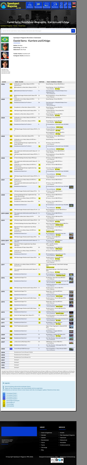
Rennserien (30, 7)
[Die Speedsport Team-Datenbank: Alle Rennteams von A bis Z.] (61, 4)
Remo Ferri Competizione (52, 223)
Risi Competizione (50, 95)
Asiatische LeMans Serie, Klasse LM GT (23, 216)
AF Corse (48, 142)
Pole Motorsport (50, 90)
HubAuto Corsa (50, 226)
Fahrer (15, 26)
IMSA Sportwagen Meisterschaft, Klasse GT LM (25, 209)
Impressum (63, 437)
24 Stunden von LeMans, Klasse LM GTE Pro (24, 198)
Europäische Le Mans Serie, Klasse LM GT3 (25, 87)
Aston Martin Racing (51, 264)
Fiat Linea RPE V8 (57, 291)
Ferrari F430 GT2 (57, 341)
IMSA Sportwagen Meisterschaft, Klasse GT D (25, 191)
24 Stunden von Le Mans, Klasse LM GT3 (24, 84)
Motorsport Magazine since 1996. (11, 432)
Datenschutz (63, 440)
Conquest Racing (50, 110)
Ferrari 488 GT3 (64, 223)
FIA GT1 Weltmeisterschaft (20, 326)
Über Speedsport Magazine (67, 435)
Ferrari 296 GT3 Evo (59, 84)
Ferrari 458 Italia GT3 (57, 216)
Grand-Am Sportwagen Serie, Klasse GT (24, 315)
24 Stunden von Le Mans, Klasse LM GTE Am (25, 117)
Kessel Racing (49, 84)
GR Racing (48, 117)
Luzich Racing (49, 247)
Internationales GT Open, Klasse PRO (23, 247)
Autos (65, 7)
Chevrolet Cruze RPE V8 (59, 277)
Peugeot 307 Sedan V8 (59, 334)
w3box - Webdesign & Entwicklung (64, 457)
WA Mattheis (49, 322)
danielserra (27, 55)
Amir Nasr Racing (50, 338)
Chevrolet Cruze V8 (60, 233)
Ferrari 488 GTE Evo (59, 136)
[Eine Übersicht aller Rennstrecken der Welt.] (47, 4)
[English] (74, 3)
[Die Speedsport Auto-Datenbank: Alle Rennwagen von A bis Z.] (65, 4)
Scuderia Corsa (50, 257)
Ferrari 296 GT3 (58, 99)
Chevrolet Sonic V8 (63, 284)
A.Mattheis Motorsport (51, 281)
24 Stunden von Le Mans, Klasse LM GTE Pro (25, 164)
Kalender (43, 435)
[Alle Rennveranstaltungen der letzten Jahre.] (38, 4)
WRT (47, 244)
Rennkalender (38, 7)
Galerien (43, 437)
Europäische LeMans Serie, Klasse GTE (23, 201)
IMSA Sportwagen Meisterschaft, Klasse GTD (25, 110)
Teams (61, 7)
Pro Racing (49, 277)
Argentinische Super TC (20, 277)
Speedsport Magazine (6, 26)
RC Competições (50, 124)
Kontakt (62, 432)
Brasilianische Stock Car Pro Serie (23, 90)
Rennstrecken (46, 7)
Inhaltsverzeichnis (65, 445)
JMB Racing (49, 341)
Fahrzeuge (44, 447)
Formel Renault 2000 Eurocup (21, 348)
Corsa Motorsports (50, 315)
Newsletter (63, 442)
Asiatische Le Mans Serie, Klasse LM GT (23, 114)
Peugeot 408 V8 (58, 322)
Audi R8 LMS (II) (53, 244)
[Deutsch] (74, 6)
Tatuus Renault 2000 (61, 348)
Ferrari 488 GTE (60, 220)
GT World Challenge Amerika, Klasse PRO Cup (25, 157)
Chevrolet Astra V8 (60, 338)
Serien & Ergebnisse (46, 432)
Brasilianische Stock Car (20, 171)
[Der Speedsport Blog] (69, 4)
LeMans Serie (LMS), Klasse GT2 (22, 341)
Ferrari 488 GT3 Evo (57, 157)
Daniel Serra (22, 26)
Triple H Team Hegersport (52, 326)
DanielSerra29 (26, 53)
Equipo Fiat (49, 291)
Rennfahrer (55, 7)
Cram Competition (50, 348)
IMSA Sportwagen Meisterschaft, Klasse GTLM (25, 220)
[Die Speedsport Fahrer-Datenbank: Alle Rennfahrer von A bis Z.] (55, 4)
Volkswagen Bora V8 (61, 345)
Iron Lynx (48, 167)
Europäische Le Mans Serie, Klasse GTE (23, 136)
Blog (69, 7)
